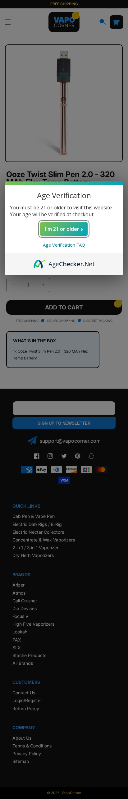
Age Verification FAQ (64, 245)
